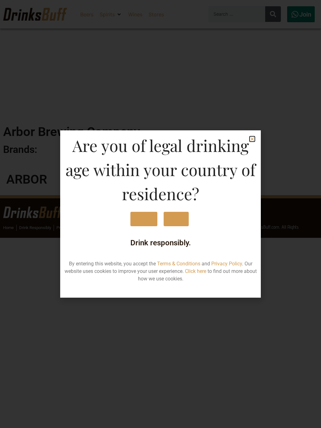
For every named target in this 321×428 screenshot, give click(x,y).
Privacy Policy (226, 264)
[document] (160, 214)
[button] (252, 139)
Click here (195, 271)
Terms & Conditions (178, 264)
